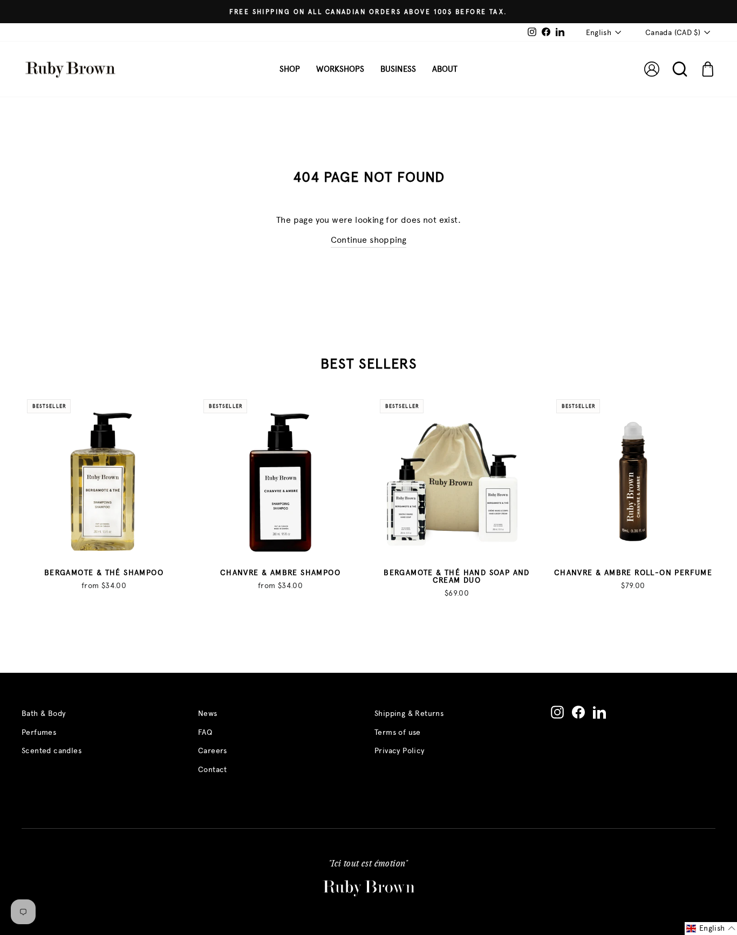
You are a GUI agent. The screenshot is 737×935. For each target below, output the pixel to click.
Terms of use (397, 732)
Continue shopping (369, 240)
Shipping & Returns (408, 713)
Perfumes (39, 732)
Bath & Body (43, 713)
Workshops (340, 69)
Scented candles (51, 750)
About (445, 69)
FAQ (205, 732)
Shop (289, 69)
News (207, 713)
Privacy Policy (399, 750)
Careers (212, 750)
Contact (212, 769)
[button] (711, 928)
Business (398, 69)
